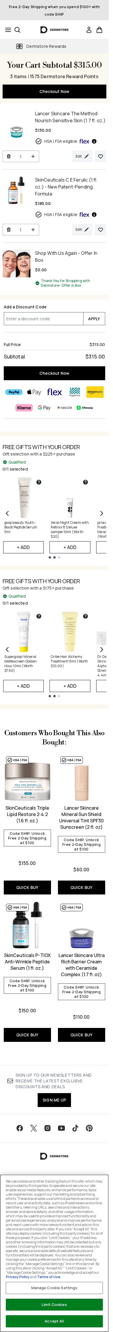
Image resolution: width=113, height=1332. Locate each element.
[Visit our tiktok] (75, 1128)
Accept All (54, 1321)
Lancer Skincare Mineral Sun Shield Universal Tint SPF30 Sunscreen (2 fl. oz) (81, 817)
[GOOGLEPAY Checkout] (44, 408)
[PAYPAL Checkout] (14, 392)
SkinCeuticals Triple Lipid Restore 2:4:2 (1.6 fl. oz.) (27, 814)
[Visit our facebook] (20, 1128)
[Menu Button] (6, 30)
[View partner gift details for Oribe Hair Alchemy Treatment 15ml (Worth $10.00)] (85, 616)
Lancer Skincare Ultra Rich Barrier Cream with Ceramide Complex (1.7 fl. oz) (82, 965)
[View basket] (99, 30)
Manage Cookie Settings (54, 1287)
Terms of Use (48, 1276)
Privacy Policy (18, 1276)
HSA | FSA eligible (61, 141)
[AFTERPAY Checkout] (85, 408)
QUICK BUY (27, 887)
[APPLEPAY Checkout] (34, 392)
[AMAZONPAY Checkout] (95, 392)
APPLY (94, 318)
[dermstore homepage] (54, 29)
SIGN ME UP (54, 1100)
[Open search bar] (17, 30)
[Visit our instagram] (47, 1128)
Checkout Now (54, 91)
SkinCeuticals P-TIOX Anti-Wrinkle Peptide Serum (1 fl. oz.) (27, 961)
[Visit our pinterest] (89, 1128)
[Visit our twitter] (34, 1128)
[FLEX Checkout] (54, 392)
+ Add (23, 547)
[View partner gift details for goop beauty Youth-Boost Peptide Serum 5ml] (38, 482)
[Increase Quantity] (33, 156)
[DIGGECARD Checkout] (75, 392)
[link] (89, 30)
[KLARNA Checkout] (24, 408)
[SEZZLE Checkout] (65, 408)
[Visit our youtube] (61, 1128)
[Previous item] (7, 513)
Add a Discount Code (25, 307)
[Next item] (101, 513)
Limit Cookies (54, 1304)
